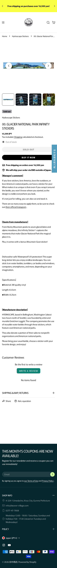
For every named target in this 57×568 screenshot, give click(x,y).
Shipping (18, 136)
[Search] (48, 22)
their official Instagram (16, 206)
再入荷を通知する (54, 158)
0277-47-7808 (12, 510)
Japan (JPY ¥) (11, 537)
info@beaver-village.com (17, 505)
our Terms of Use (31, 480)
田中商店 (13, 561)
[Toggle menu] (3, 22)
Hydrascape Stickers (20, 36)
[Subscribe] (52, 474)
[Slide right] (48, 65)
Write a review (28, 370)
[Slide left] (8, 65)
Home (4, 36)
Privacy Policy (48, 480)
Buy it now (28, 157)
